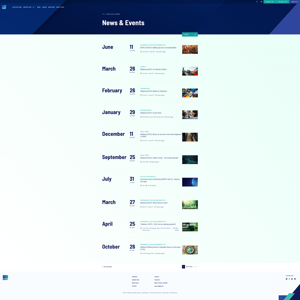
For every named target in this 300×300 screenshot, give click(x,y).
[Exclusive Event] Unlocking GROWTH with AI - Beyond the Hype (159, 180)
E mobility (143, 66)
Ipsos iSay (268, 1)
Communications (145, 88)
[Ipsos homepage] (4, 7)
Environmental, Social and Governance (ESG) (153, 45)
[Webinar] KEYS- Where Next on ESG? (154, 203)
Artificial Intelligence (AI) (148, 176)
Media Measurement (146, 110)
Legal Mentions (145, 292)
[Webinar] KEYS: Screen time (150, 113)
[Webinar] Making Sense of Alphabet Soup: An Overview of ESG (160, 248)
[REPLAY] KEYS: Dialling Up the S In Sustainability (158, 47)
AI (33, 7)
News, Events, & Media (161, 283)
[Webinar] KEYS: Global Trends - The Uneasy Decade (159, 158)
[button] (257, 1)
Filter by (186, 34)
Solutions (134, 276)
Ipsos (103, 14)
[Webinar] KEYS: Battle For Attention (153, 91)
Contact (134, 286)
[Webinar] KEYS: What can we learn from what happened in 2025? (160, 135)
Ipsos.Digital (281, 1)
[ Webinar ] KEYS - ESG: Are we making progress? (158, 224)
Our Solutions (17, 7)
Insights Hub (27, 7)
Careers (157, 276)
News (39, 7)
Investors (51, 7)
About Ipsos (60, 7)
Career (44, 7)
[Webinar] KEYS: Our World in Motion (153, 69)
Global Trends (144, 131)
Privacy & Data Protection (156, 292)
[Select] (261, 1)
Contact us (294, 1)
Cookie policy (166, 292)
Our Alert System (173, 292)
